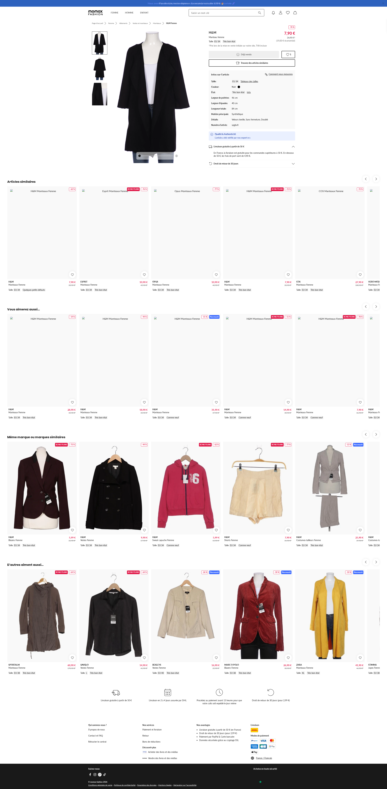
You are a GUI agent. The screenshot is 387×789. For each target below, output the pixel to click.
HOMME (129, 12)
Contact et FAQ (95, 735)
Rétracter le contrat (97, 741)
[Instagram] (95, 774)
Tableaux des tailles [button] (249, 81)
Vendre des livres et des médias (162, 758)
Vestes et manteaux (140, 23)
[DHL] (254, 730)
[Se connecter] (280, 12)
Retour (145, 735)
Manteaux (157, 23)
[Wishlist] (287, 12)
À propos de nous (96, 729)
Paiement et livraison (152, 729)
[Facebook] (90, 774)
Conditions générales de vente (100, 785)
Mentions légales (165, 785)
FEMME (114, 12)
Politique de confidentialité (124, 785)
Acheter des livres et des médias (163, 752)
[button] (252, 63)
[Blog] (100, 774)
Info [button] (249, 92)
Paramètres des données (146, 785)
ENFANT (144, 12)
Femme (111, 23)
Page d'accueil (97, 23)
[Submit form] (259, 13)
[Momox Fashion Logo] (95, 13)
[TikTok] (104, 774)
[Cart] (295, 12)
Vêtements (123, 23)
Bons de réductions (151, 741)
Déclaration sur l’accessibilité (184, 785)
